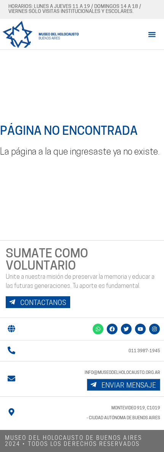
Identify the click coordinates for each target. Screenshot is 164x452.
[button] (152, 34)
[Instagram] (154, 329)
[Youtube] (140, 329)
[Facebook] (112, 329)
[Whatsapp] (98, 329)
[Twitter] (126, 329)
